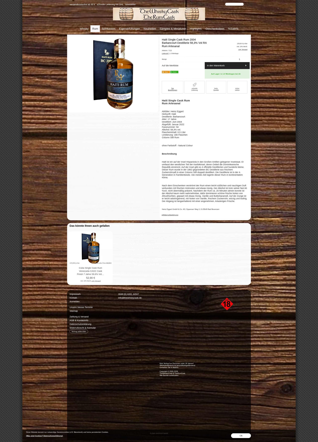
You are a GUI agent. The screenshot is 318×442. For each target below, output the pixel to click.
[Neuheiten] (150, 28)
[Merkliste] (218, 4)
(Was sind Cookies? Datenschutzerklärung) (44, 436)
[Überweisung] (128, 316)
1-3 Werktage (170, 53)
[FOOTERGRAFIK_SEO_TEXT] (227, 293)
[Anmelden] (213, 4)
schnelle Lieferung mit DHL (110, 4)
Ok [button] (241, 435)
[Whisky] (84, 28)
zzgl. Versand (96, 281)
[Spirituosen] (108, 28)
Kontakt (73, 298)
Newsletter (130, 4)
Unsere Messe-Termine (81, 307)
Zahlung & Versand (79, 316)
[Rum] (95, 28)
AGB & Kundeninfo (79, 320)
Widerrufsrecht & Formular (83, 328)
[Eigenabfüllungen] (129, 28)
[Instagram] (124, 307)
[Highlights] (196, 28)
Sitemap (74, 311)
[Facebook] (117, 307)
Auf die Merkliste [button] (170, 65)
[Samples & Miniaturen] (173, 28)
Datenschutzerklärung (80, 324)
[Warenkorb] (222, 4)
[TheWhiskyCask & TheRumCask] (159, 9)
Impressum (75, 294)
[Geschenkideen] (215, 28)
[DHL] (119, 316)
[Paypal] (138, 316)
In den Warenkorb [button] (216, 65)
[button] (246, 4)
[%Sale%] (233, 28)
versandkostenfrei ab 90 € (82, 4)
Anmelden (75, 301)
